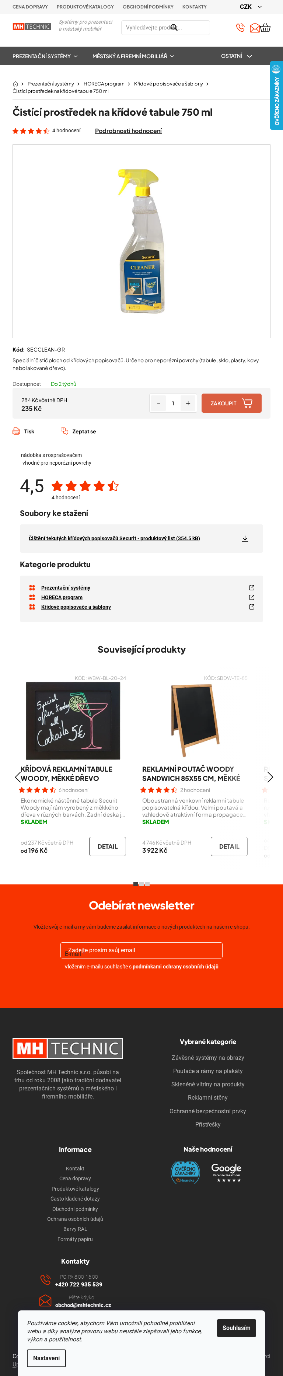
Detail (108, 846)
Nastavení (46, 1358)
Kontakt (75, 1168)
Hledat (219, 27)
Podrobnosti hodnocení (128, 131)
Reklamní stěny (208, 1097)
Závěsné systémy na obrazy (208, 1057)
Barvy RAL (75, 1229)
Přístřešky (208, 1124)
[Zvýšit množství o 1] (188, 403)
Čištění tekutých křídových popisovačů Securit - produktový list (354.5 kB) (114, 538)
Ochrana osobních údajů (75, 1219)
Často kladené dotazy (75, 1199)
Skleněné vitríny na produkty (208, 1084)
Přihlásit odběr (142, 984)
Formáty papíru (75, 1239)
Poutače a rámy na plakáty (208, 1071)
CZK (246, 6)
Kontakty (194, 7)
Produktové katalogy (85, 7)
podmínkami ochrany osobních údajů (176, 967)
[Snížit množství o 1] (158, 403)
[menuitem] (49, 56)
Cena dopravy (30, 7)
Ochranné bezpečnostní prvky (208, 1111)
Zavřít (51, 439)
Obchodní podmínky (148, 7)
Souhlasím (237, 1327)
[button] (17, 777)
